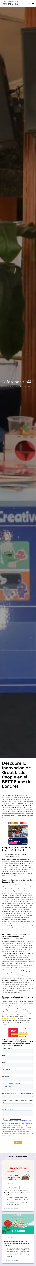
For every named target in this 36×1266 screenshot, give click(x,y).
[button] (27, 3)
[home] (10, 3)
